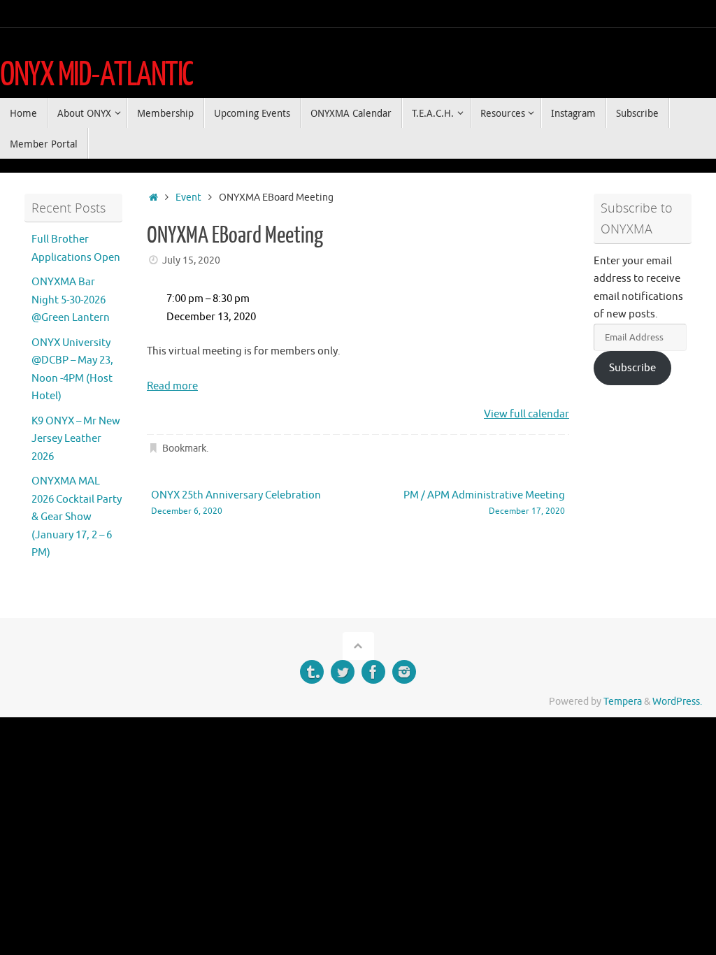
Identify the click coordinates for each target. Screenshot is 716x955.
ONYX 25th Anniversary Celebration (236, 503)
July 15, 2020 (191, 260)
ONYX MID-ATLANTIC (96, 75)
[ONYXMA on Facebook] (373, 672)
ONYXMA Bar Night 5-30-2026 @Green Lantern (70, 299)
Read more (172, 386)
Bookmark (184, 448)
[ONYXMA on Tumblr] (312, 672)
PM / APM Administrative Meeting (484, 503)
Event (188, 197)
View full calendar (526, 414)
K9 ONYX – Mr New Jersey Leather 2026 (75, 439)
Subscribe (632, 368)
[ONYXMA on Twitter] (343, 672)
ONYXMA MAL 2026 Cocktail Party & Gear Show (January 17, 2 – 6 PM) (76, 517)
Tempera (622, 702)
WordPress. (677, 702)
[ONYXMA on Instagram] (404, 672)
